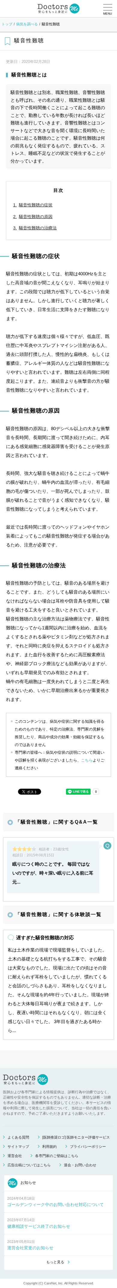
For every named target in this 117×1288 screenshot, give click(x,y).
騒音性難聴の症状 (35, 205)
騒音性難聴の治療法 (38, 228)
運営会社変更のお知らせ (30, 1247)
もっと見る (55, 1262)
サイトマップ (18, 1147)
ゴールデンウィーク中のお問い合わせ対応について (55, 1204)
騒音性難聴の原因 (35, 216)
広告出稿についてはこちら (29, 1165)
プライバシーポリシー (88, 1147)
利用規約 (49, 1147)
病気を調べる (27, 24)
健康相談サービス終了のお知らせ (38, 1226)
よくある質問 (18, 1137)
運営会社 (15, 1156)
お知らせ (27, 1182)
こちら (87, 760)
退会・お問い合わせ (80, 1165)
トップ (7, 24)
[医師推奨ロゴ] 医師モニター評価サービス (76, 1137)
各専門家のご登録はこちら (56, 1156)
